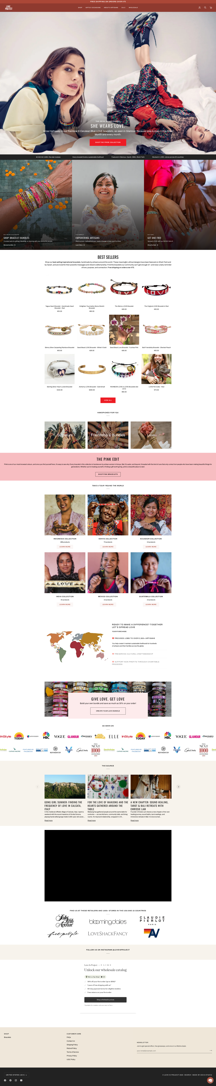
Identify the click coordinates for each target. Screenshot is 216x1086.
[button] (80, 7)
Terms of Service (73, 1052)
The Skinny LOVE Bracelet (124, 306)
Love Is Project (171, 1075)
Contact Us (71, 1041)
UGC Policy (71, 1059)
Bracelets (7, 1037)
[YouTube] (21, 1080)
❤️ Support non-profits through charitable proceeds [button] (135, 663)
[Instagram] (16, 1080)
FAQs (69, 1037)
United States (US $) (15, 1075)
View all (108, 400)
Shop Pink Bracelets (108, 474)
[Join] (210, 1050)
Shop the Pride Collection (108, 142)
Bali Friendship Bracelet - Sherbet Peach (156, 347)
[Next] (178, 787)
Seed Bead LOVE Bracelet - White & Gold (91, 347)
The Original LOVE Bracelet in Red (156, 306)
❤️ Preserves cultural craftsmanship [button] (133, 646)
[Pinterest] (10, 1080)
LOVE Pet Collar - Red (156, 387)
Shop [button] (6, 1034)
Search (187, 1075)
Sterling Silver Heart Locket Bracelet (59, 387)
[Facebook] (5, 1080)
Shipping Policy (72, 1045)
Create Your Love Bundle (108, 711)
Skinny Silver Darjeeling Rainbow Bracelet (59, 347)
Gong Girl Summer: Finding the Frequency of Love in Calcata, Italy (63, 805)
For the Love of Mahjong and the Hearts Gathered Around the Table (108, 805)
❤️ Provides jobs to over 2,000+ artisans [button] (133, 638)
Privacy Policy (72, 1056)
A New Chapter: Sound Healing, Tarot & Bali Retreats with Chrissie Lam (149, 805)
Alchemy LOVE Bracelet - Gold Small (92, 387)
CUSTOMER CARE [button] (74, 1034)
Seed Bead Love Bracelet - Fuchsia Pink (124, 347)
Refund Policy (72, 1048)
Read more (49, 820)
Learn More (64, 547)
